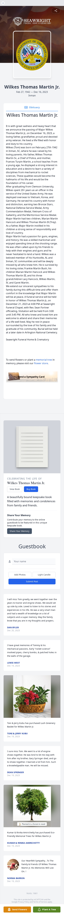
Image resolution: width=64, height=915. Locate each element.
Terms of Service (40, 902)
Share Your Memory (19, 531)
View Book (15, 489)
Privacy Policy (23, 902)
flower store (41, 363)
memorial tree (44, 359)
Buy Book (31, 489)
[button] (32, 696)
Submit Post (32, 581)
